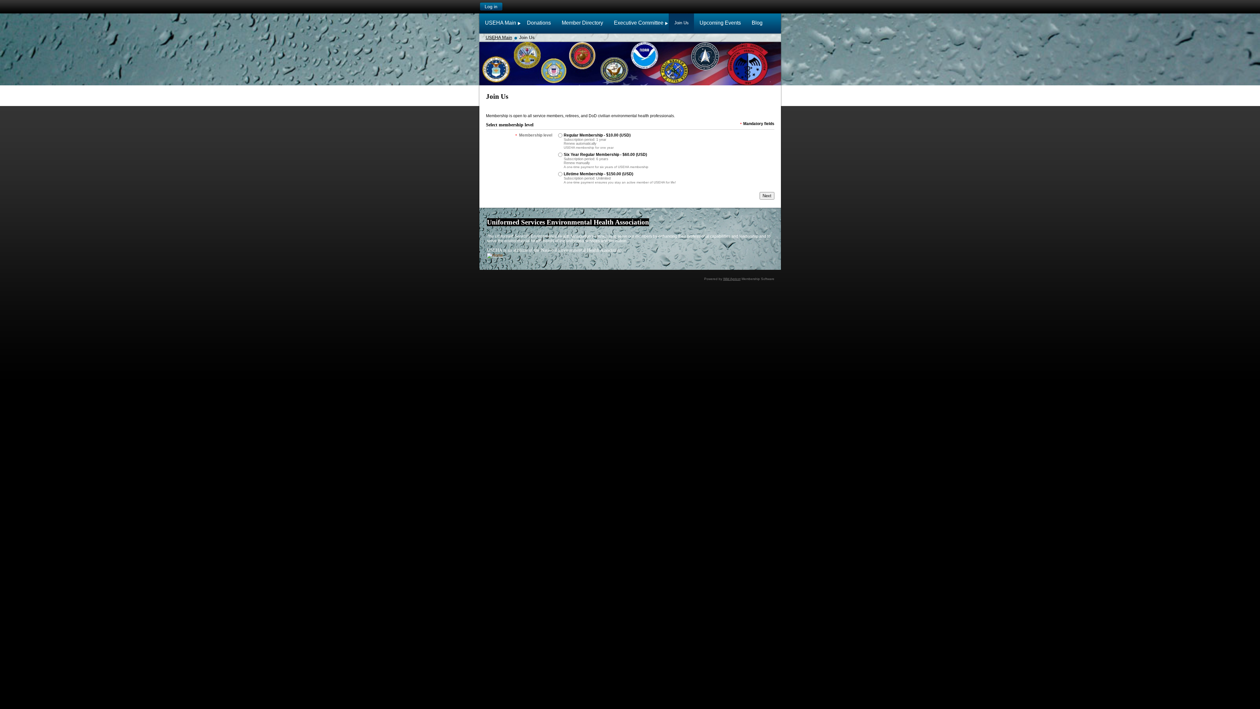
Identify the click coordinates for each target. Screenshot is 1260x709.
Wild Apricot (732, 279)
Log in (491, 6)
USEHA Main (499, 37)
